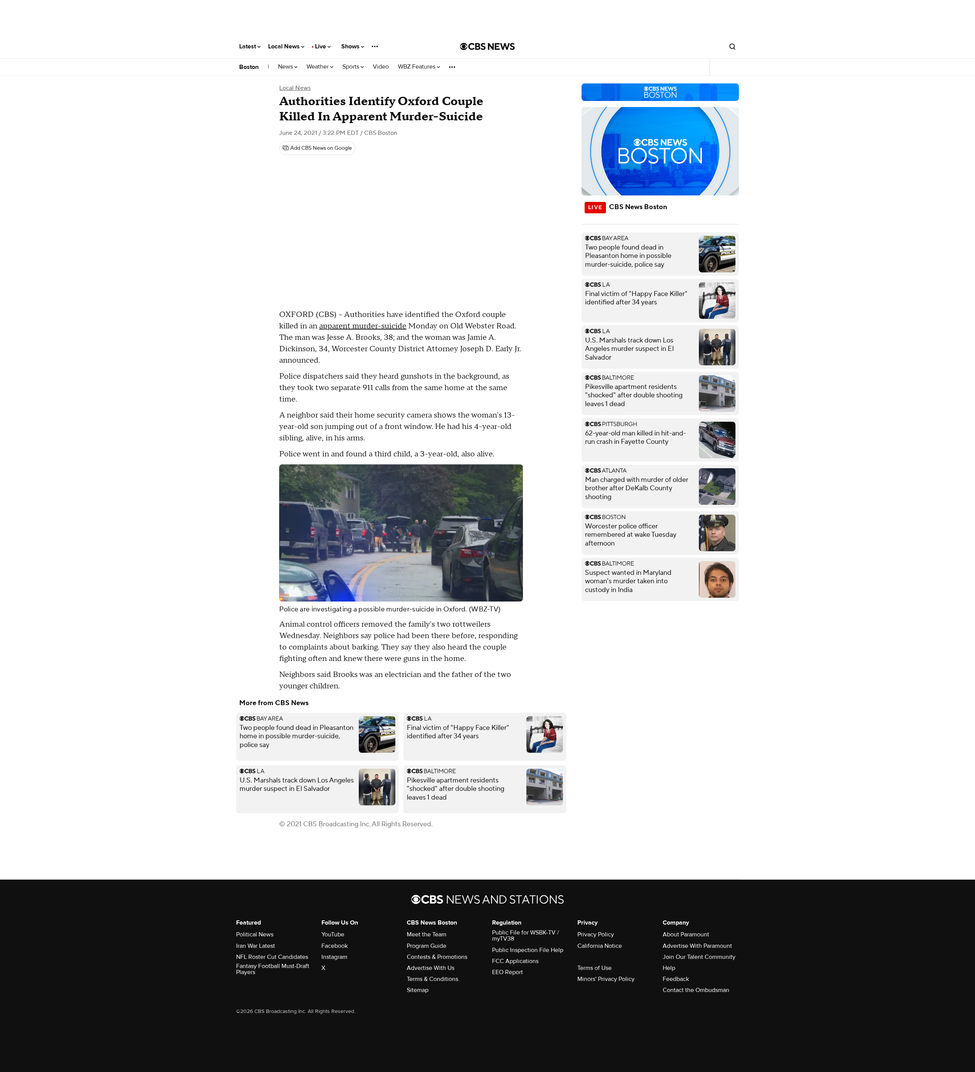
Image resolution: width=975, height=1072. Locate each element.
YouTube (332, 934)
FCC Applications (515, 961)
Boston (249, 67)
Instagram (334, 957)
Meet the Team (426, 934)
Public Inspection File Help (527, 950)
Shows (351, 46)
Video (381, 66)
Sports (351, 66)
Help (669, 968)
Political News (254, 934)
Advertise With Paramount (697, 946)
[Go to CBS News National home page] (487, 46)
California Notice (599, 946)
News (286, 66)
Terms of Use (594, 968)
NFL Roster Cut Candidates (272, 957)
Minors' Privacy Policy (606, 979)
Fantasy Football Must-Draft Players (272, 969)
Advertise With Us (430, 968)
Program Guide (426, 946)
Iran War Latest (255, 946)
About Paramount (686, 934)
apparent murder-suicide (362, 326)
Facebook (334, 946)
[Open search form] (732, 46)
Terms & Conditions (432, 979)
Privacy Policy (595, 934)
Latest (248, 46)
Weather (318, 66)
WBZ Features (417, 66)
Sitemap (417, 990)
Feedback (676, 979)
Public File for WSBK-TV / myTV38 (525, 936)
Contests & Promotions (437, 957)
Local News (284, 46)
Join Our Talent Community (699, 957)
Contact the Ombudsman (696, 990)
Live (321, 46)
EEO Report (507, 972)
